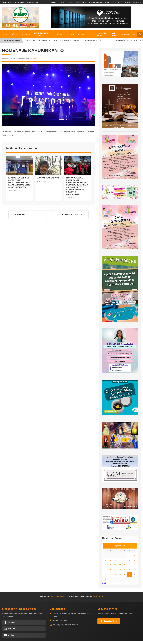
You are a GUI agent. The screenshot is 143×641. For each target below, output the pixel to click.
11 (110, 565)
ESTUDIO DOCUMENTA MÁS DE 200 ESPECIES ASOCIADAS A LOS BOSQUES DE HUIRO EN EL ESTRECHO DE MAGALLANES (55, 41)
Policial (59, 34)
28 (125, 574)
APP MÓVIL (62, 2)
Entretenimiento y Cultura (41, 34)
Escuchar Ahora (110, 621)
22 (129, 569)
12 (115, 565)
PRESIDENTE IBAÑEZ (58, 596)
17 (105, 569)
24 (105, 574)
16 (134, 565)
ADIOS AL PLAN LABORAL (48, 178)
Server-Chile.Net (98, 596)
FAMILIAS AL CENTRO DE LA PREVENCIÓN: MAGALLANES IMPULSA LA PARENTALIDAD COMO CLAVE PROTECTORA (19, 182)
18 (110, 569)
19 (115, 569)
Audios (81, 34)
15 (129, 565)
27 (120, 574)
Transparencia (128, 34)
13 (120, 565)
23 (134, 569)
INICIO (53, 2)
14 (125, 565)
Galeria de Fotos (101, 34)
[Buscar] (140, 34)
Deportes (26, 34)
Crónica (14, 34)
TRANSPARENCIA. (124, 2)
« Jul (104, 583)
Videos (90, 34)
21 (125, 569)
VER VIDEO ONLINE (96, 2)
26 (115, 574)
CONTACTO (137, 2)
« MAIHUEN (20, 214)
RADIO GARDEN (110, 2)
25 (110, 574)
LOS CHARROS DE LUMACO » (69, 214)
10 (105, 565)
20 (120, 569)
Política (70, 34)
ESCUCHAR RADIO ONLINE (77, 2)
